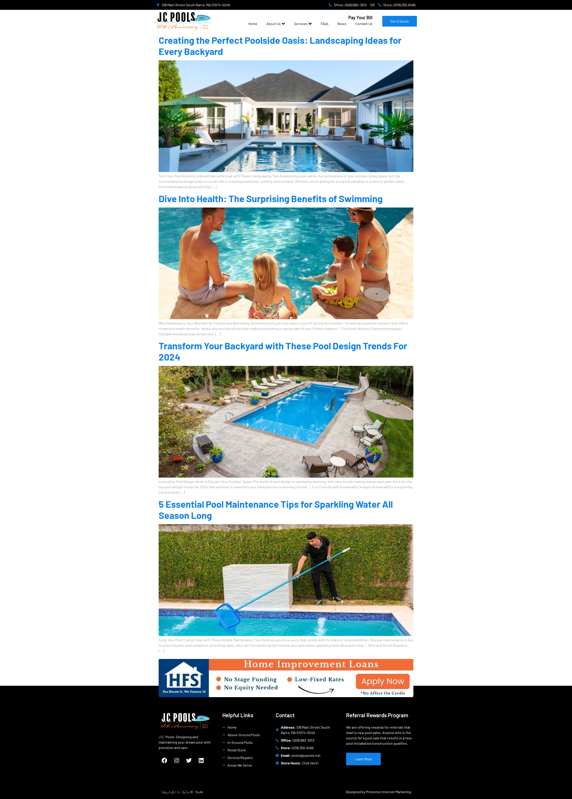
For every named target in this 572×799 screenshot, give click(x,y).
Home (252, 23)
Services (300, 23)
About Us (273, 23)
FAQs (324, 23)
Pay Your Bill (360, 17)
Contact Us (363, 23)
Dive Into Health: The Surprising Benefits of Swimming (271, 198)
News (341, 23)
